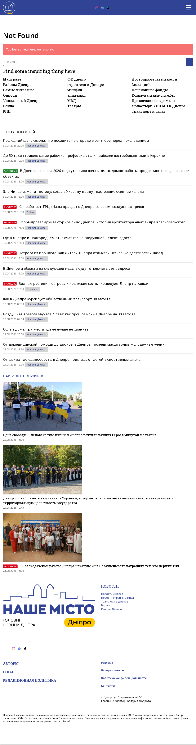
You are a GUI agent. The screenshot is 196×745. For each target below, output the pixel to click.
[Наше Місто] (9, 8)
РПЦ (7, 111)
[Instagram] (97, 7)
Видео (105, 605)
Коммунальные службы (153, 95)
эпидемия (76, 95)
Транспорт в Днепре (114, 601)
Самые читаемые (18, 90)
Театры (74, 106)
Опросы (10, 95)
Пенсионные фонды (150, 90)
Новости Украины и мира (117, 597)
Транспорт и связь (148, 111)
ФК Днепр (76, 79)
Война (8, 106)
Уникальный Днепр (20, 100)
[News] (102, 7)
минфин (74, 90)
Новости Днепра (36, 145)
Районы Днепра (17, 84)
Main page (12, 79)
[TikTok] (108, 7)
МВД (71, 100)
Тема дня (32, 289)
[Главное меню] (189, 7)
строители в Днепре (85, 84)
